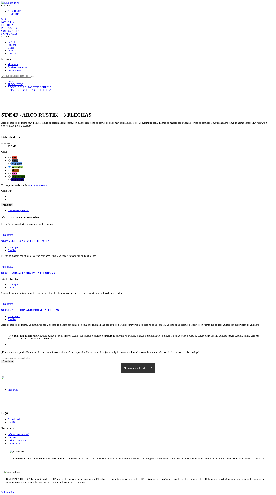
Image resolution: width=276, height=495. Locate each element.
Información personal (18, 434)
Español (12, 45)
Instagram (13, 389)
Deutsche (12, 53)
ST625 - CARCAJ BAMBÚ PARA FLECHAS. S (28, 273)
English (11, 42)
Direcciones (14, 443)
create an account (38, 185)
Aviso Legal (14, 419)
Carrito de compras (17, 67)
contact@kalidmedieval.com (16, 398)
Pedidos (12, 437)
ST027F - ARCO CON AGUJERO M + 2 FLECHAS (30, 310)
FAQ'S (11, 422)
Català (11, 47)
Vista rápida (7, 235)
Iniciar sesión (14, 70)
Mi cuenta (13, 64)
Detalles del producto (18, 210)
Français (12, 50)
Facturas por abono (17, 440)
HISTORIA (14, 13)
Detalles (12, 250)
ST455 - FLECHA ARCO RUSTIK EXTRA (25, 241)
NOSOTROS (15, 11)
